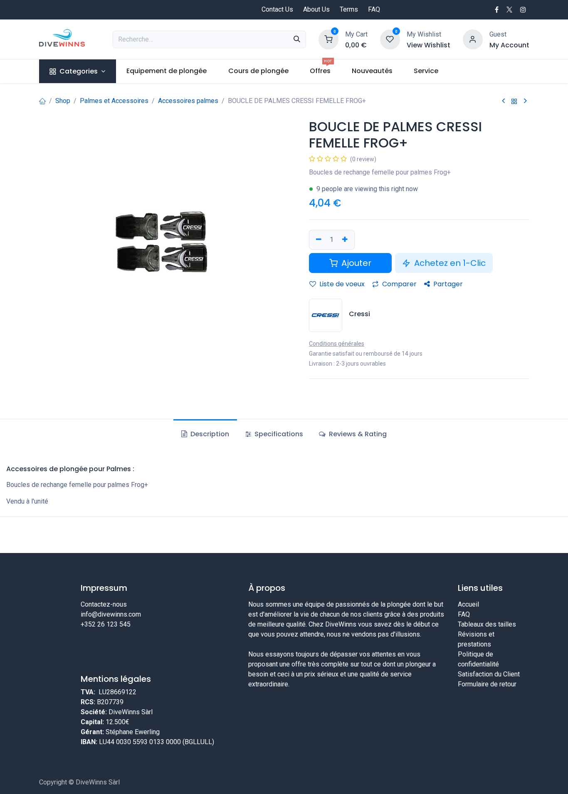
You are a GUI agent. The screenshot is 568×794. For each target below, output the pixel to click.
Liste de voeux (341, 284)
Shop (62, 101)
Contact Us (277, 9)
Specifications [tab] (278, 434)
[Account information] (473, 39)
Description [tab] (209, 434)
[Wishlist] (390, 39)
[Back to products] (514, 101)
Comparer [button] (398, 284)
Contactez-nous (104, 604)
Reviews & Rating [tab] (357, 434)
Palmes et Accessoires (114, 101)
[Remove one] (318, 239)
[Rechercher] (297, 39)
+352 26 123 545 (106, 624)
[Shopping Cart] (328, 39)
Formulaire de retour (487, 684)
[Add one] (346, 239)
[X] (509, 10)
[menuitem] (77, 71)
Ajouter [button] (355, 263)
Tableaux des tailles (487, 624)
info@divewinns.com (111, 614)
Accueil (468, 604)
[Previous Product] (503, 101)
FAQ (374, 9)
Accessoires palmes (188, 101)
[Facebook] (496, 10)
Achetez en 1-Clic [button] (449, 263)
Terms (349, 9)
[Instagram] (523, 10)
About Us (316, 9)
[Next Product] (525, 101)
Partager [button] (447, 284)
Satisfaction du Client (489, 674)
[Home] (42, 101)
